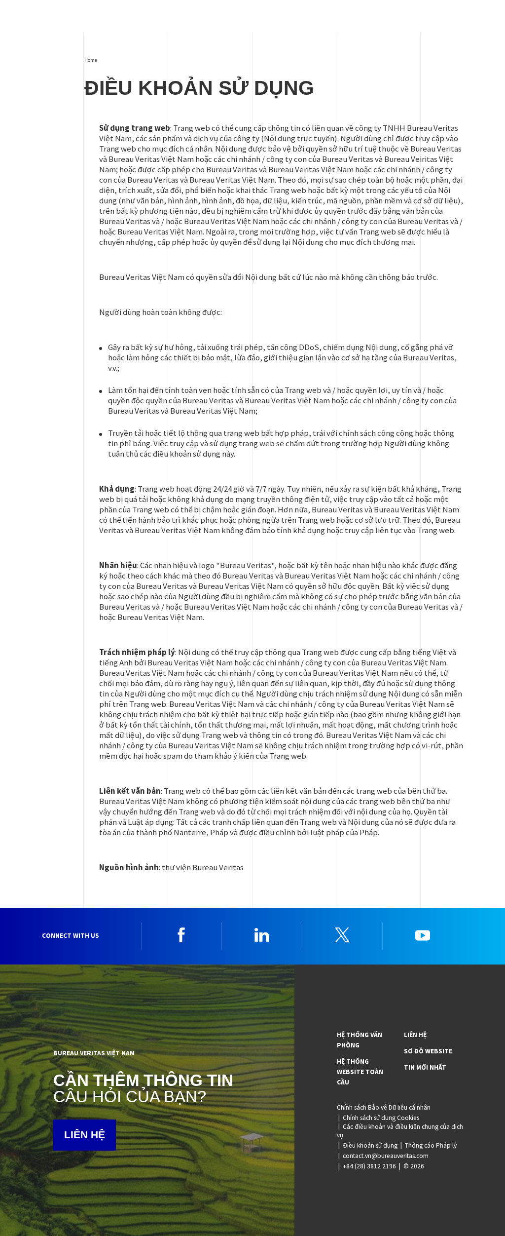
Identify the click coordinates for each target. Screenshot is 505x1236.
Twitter (342, 934)
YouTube (422, 934)
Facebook (181, 934)
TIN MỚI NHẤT (425, 1067)
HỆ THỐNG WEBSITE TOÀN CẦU (360, 1071)
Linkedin (261, 934)
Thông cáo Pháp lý (431, 1145)
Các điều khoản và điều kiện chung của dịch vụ (400, 1130)
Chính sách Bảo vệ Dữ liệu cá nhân (384, 1107)
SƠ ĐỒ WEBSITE (428, 1051)
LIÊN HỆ (84, 1134)
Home (90, 59)
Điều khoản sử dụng (370, 1145)
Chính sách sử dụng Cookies (381, 1118)
